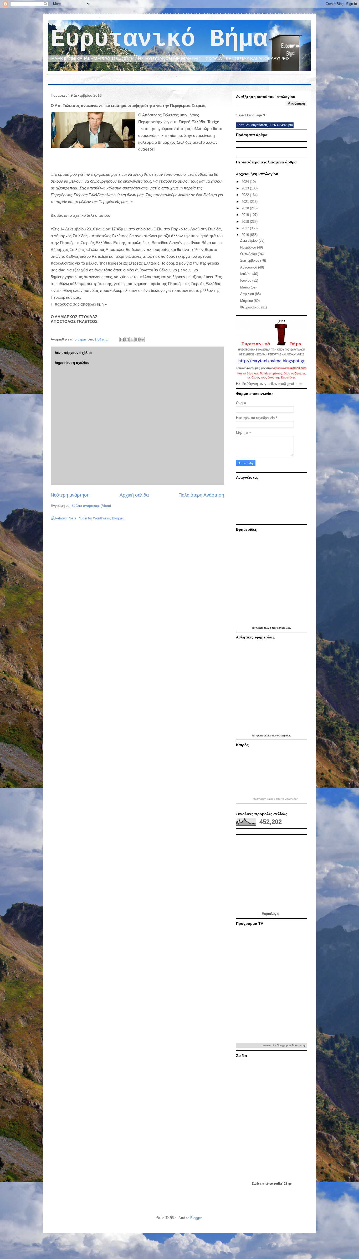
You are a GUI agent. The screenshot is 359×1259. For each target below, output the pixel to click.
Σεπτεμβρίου (250, 260)
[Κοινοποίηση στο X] (132, 339)
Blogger (196, 1218)
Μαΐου (245, 287)
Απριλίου (247, 294)
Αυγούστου (249, 267)
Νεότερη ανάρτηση (70, 495)
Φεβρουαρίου (250, 307)
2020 (246, 208)
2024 (246, 182)
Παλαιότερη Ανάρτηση (201, 495)
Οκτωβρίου (249, 254)
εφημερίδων (284, 627)
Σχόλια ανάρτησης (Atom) (91, 506)
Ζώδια (256, 1183)
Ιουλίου (246, 274)
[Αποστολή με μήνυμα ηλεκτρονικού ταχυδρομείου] (122, 339)
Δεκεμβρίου (249, 240)
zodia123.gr (282, 1183)
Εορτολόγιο (270, 914)
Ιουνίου (246, 280)
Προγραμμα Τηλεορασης (291, 1045)
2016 (246, 235)
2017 (246, 228)
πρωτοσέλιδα (263, 627)
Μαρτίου (247, 301)
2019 (246, 215)
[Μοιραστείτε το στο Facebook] (137, 339)
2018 (246, 222)
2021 (246, 202)
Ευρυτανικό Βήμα (159, 39)
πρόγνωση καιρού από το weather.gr (275, 799)
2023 (246, 188)
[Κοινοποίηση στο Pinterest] (142, 339)
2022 (246, 195)
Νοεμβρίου (248, 247)
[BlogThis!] (127, 339)
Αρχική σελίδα (134, 495)
